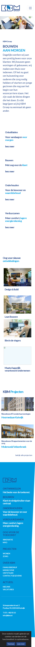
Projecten (9, 548)
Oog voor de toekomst (11, 533)
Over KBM (9, 562)
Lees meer (21, 644)
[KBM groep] (9, 480)
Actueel (8, 582)
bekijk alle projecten (23, 455)
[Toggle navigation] (30, 8)
